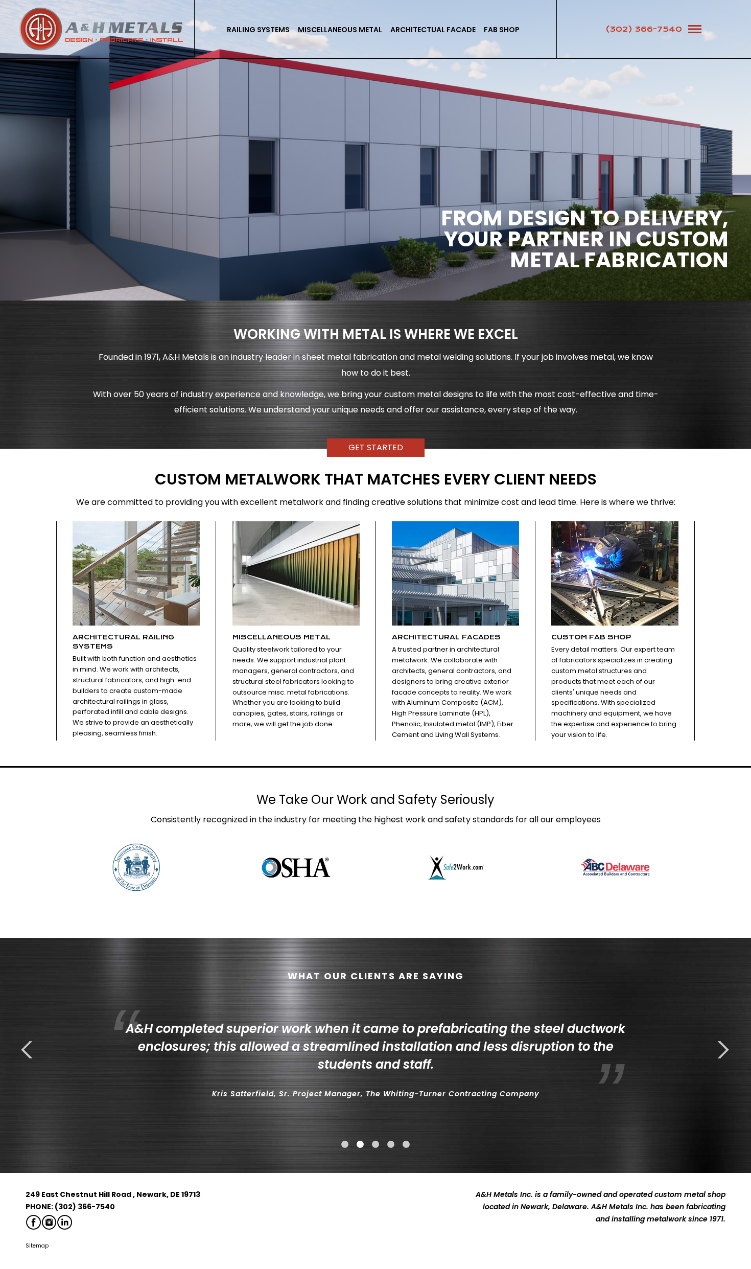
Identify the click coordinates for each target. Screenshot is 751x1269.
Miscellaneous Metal (340, 30)
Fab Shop (502, 30)
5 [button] (406, 1145)
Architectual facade (433, 30)
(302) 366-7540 (643, 29)
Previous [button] (30, 1050)
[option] (136, 867)
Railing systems (258, 30)
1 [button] (345, 1145)
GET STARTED (375, 447)
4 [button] (391, 1145)
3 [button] (375, 1145)
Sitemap (37, 1246)
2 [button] (360, 1145)
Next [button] (720, 1050)
